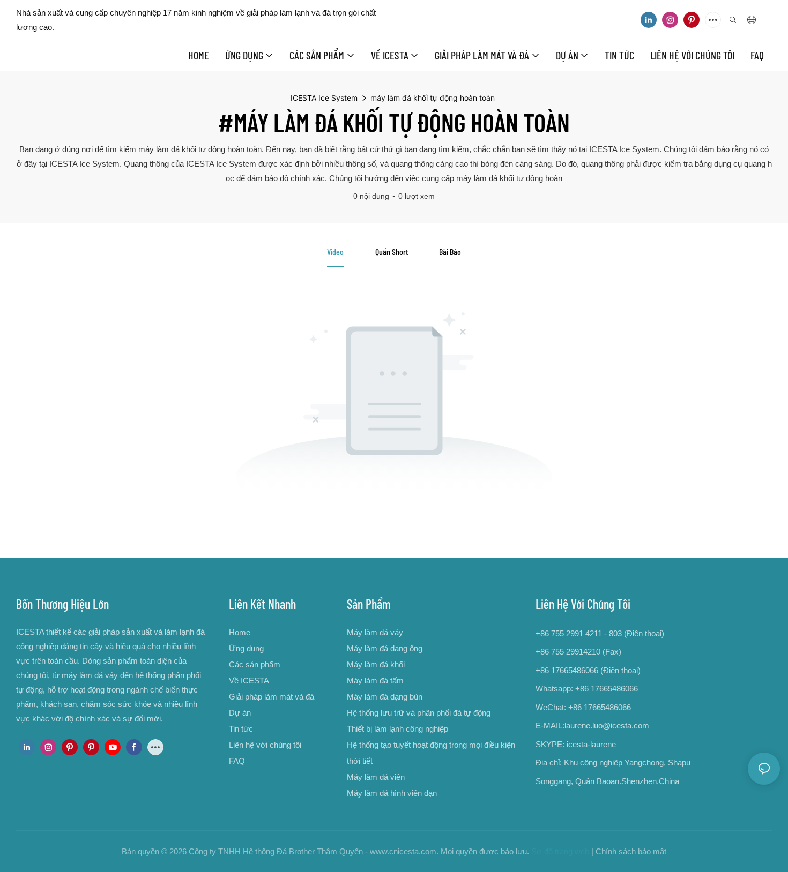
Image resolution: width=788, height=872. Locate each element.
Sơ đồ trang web (560, 851)
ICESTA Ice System (324, 97)
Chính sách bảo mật (631, 851)
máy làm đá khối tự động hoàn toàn (432, 97)
